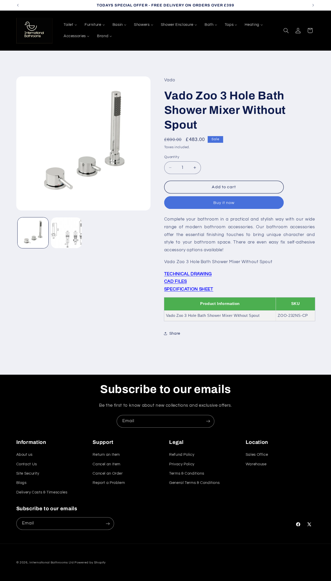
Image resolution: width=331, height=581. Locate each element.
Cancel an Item (107, 464)
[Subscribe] (208, 421)
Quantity (171, 157)
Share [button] (174, 333)
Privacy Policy (181, 464)
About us (24, 455)
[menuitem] (70, 24)
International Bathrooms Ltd (51, 562)
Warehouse (256, 464)
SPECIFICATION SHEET (188, 289)
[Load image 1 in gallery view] (33, 232)
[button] (286, 30)
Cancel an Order (108, 473)
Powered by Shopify (90, 562)
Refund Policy (181, 455)
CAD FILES (175, 281)
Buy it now (224, 202)
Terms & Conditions (186, 473)
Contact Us (26, 464)
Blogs (21, 483)
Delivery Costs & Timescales (41, 492)
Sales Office (257, 455)
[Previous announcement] (18, 5)
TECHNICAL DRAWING (188, 273)
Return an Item (106, 455)
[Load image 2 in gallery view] (66, 232)
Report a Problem (109, 483)
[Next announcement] (313, 5)
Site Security (27, 473)
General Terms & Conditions (194, 483)
